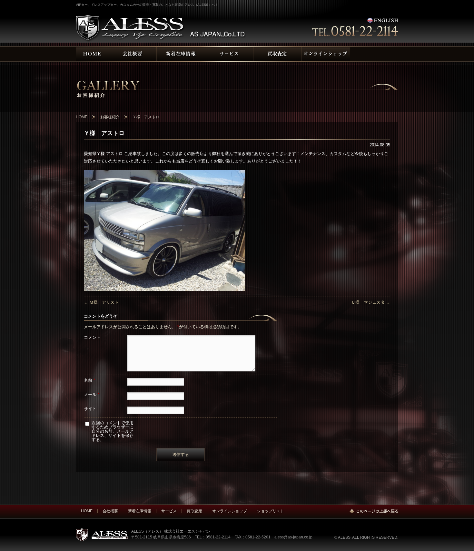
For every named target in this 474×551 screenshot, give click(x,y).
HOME (87, 511)
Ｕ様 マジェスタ (370, 302)
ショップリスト (270, 511)
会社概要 (110, 511)
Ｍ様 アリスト (101, 302)
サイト (90, 409)
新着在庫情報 (139, 511)
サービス (169, 511)
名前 (89, 380)
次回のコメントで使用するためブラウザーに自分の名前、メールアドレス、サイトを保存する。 (112, 431)
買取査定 (194, 511)
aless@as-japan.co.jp (293, 537)
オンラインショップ (229, 511)
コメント (92, 337)
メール (91, 394)
